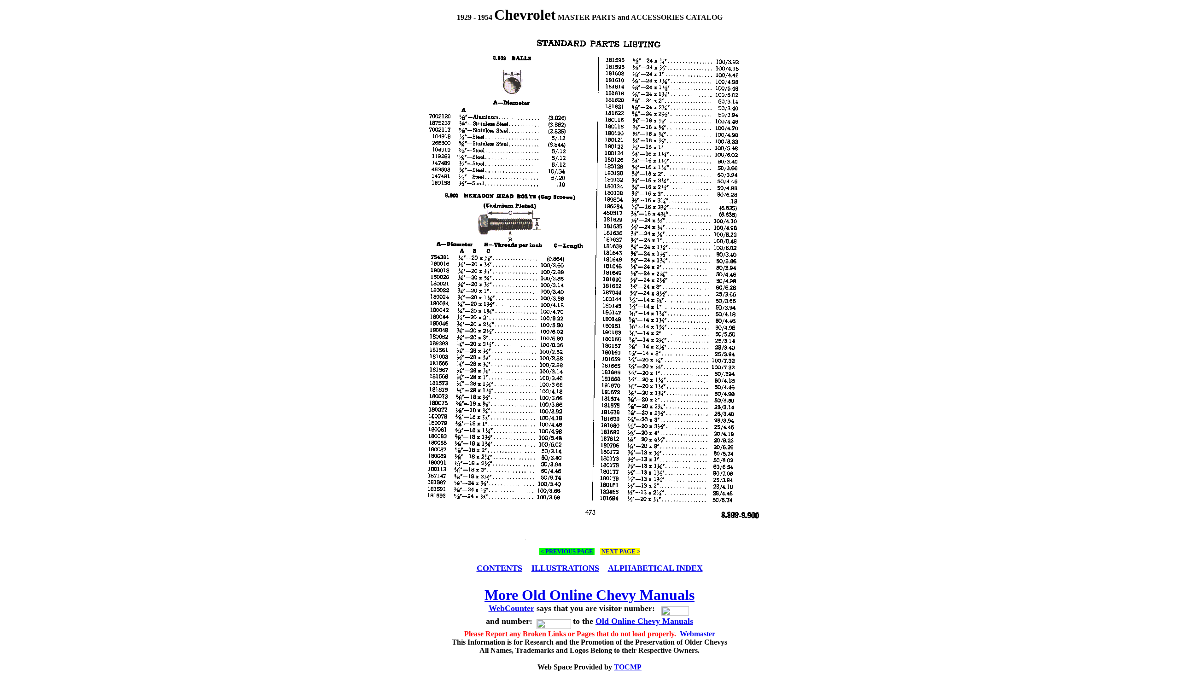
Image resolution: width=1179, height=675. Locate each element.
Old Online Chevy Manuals (644, 621)
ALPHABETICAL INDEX (655, 568)
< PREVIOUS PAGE (567, 551)
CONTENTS (499, 568)
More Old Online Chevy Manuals (589, 595)
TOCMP (628, 667)
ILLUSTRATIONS (565, 568)
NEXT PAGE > (620, 551)
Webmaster (697, 634)
